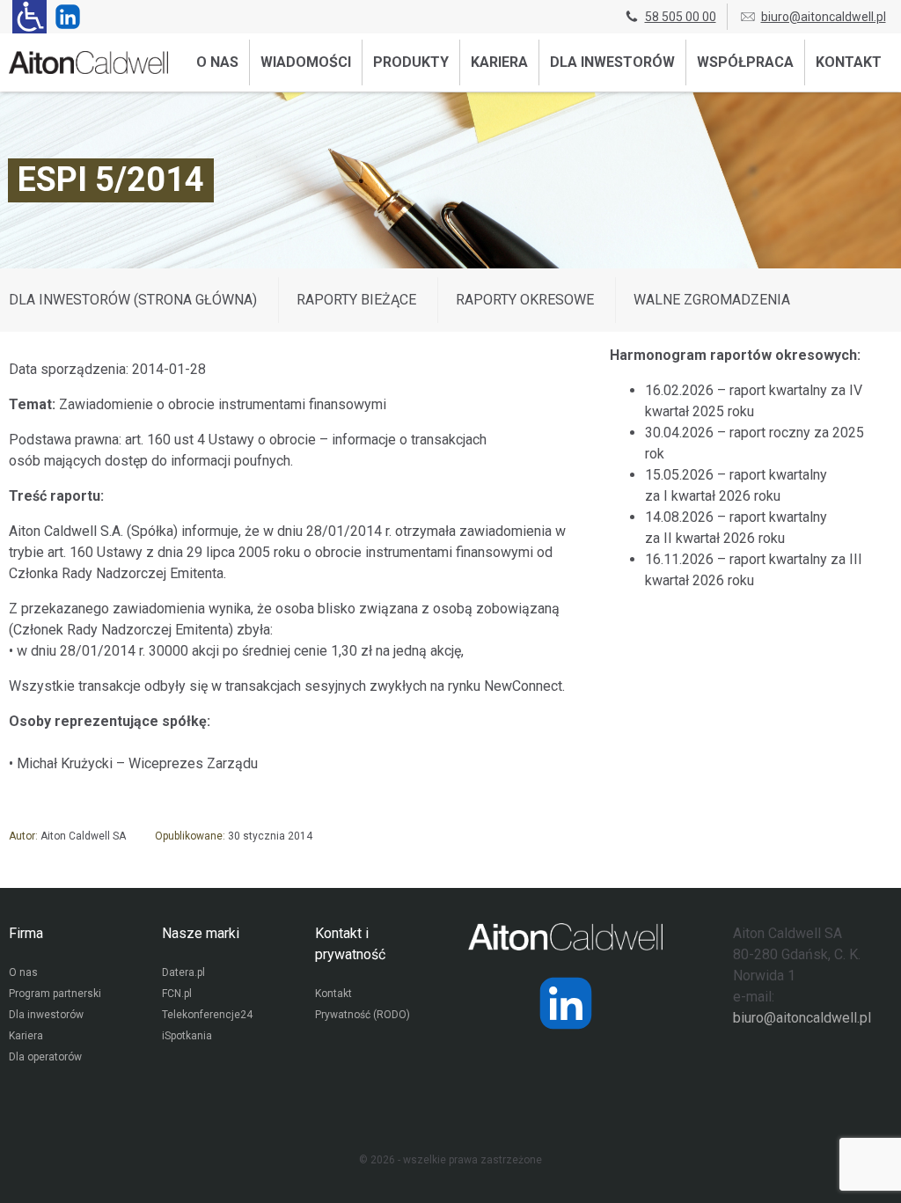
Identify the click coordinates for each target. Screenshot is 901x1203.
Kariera (499, 62)
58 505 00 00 (680, 17)
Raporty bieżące (356, 299)
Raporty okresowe (525, 299)
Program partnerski (55, 993)
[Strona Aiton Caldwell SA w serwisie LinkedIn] (64, 16)
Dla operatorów (45, 1057)
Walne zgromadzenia (712, 299)
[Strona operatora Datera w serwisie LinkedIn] (566, 1003)
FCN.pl (177, 993)
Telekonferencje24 (207, 1015)
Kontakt (849, 62)
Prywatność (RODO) (362, 1015)
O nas (217, 62)
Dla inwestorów (612, 62)
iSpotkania (187, 1036)
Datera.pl (183, 972)
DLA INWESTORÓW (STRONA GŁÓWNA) (133, 299)
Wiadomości (305, 62)
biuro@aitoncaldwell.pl (823, 17)
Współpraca (745, 62)
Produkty (411, 62)
